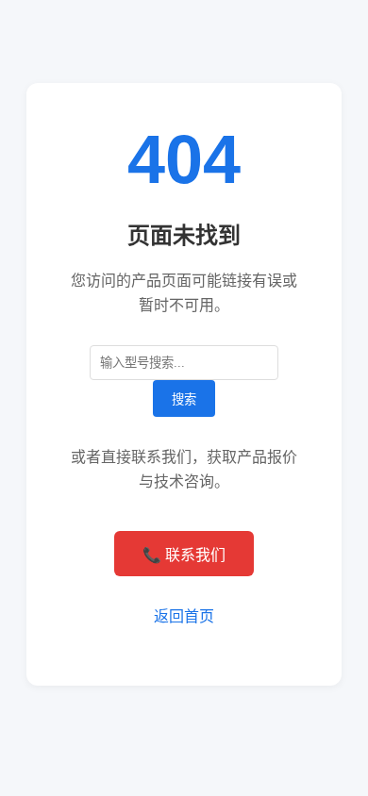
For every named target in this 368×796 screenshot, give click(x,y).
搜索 (184, 399)
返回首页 (184, 616)
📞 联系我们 (184, 555)
